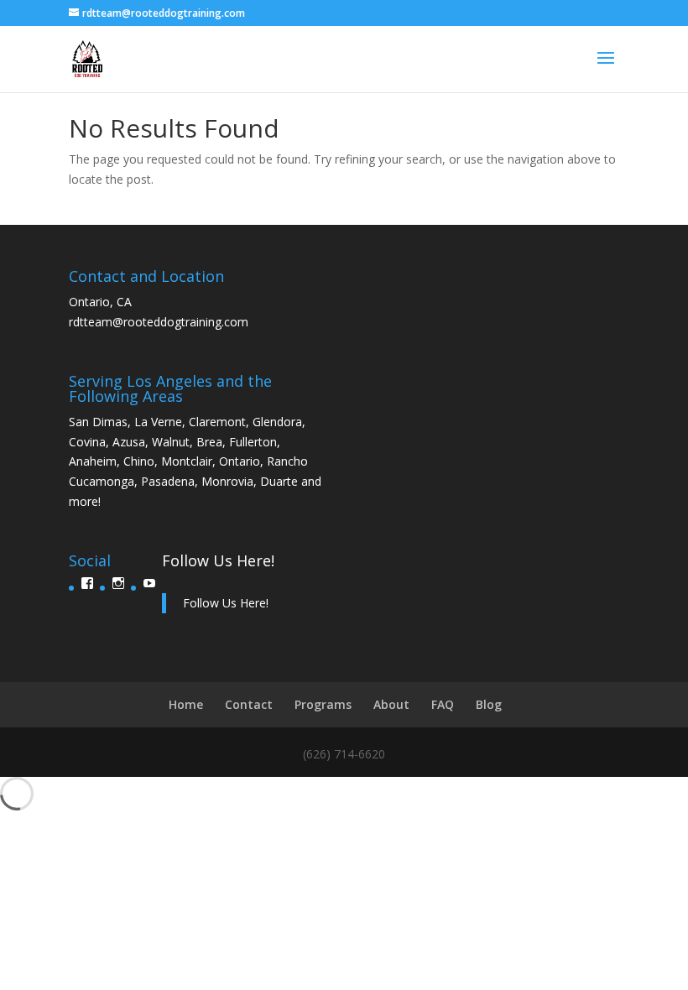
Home (186, 704)
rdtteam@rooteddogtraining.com (158, 322)
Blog (489, 704)
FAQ (442, 704)
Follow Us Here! (218, 560)
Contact (249, 704)
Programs (323, 704)
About (391, 704)
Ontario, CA (100, 302)
